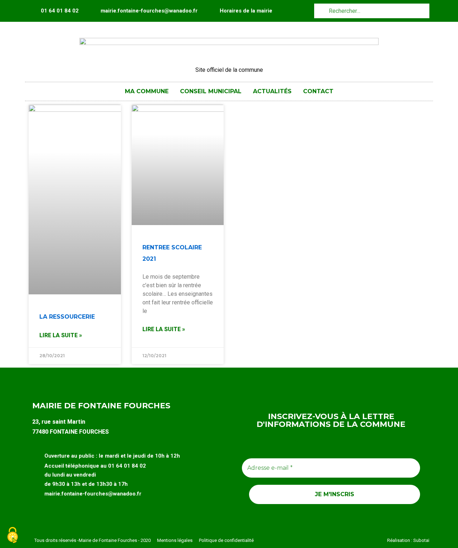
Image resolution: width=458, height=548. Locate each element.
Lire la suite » (60, 335)
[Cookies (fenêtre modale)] (12, 535)
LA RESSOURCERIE (67, 316)
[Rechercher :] (371, 10)
